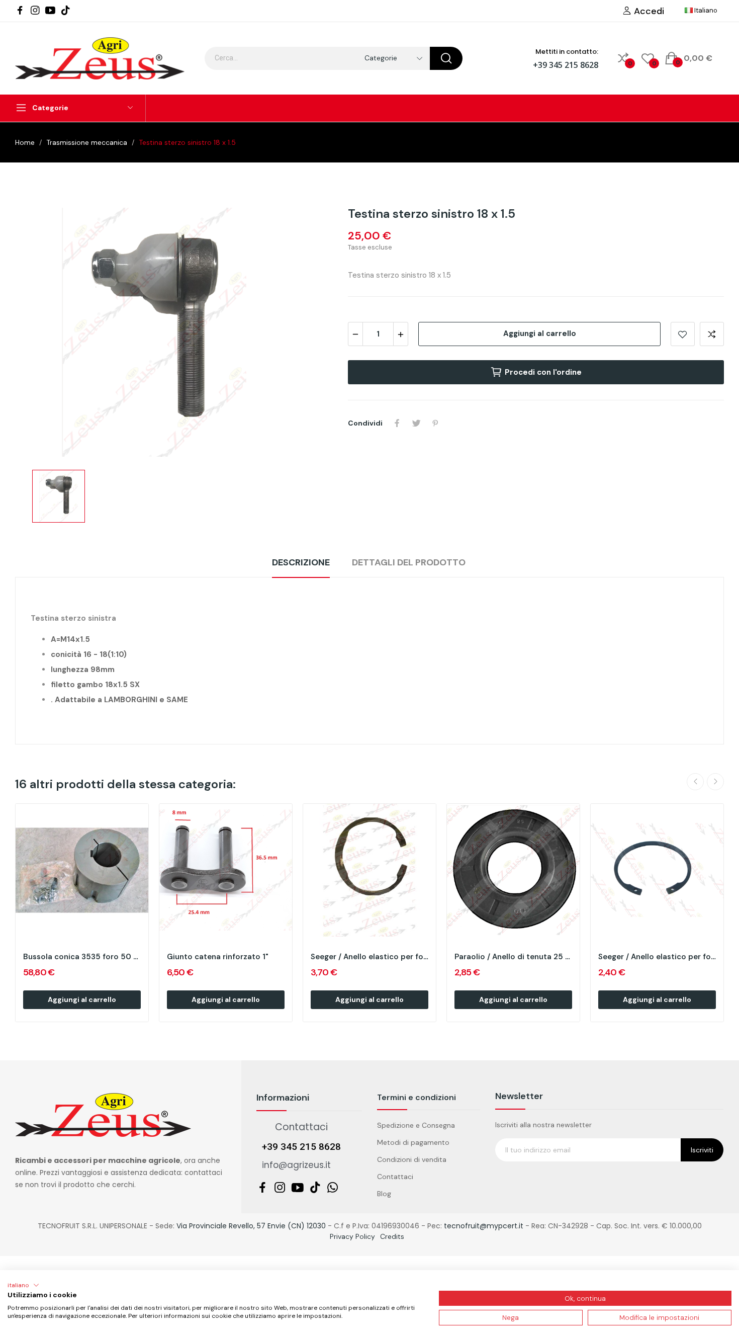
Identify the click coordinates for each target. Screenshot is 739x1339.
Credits (392, 1236)
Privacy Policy (352, 1236)
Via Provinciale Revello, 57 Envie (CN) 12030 (251, 1226)
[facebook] (20, 10)
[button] (23, 1285)
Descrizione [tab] (301, 562)
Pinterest (435, 423)
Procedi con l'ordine (543, 372)
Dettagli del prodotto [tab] (409, 562)
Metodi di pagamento (413, 1142)
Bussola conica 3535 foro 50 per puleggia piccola (82, 957)
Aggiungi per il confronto (712, 334)
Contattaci (395, 1176)
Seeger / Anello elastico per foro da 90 (369, 957)
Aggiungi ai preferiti (683, 334)
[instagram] (35, 10)
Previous (695, 781)
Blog (384, 1193)
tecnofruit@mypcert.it (483, 1226)
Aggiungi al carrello (539, 333)
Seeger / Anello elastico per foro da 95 (657, 957)
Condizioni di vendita (411, 1159)
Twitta (416, 423)
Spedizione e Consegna (416, 1125)
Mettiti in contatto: (566, 51)
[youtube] (50, 10)
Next (715, 781)
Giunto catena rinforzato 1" (217, 957)
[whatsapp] (333, 1188)
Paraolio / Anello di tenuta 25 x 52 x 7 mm (513, 957)
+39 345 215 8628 (565, 64)
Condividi (397, 423)
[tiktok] (65, 10)
